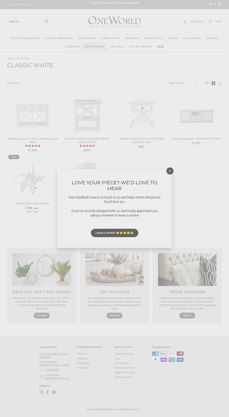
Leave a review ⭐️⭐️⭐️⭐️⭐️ (115, 232)
